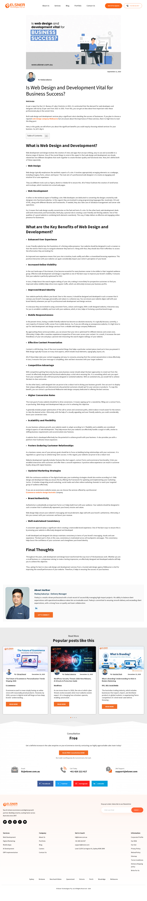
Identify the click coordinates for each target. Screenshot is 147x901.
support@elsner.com (126, 771)
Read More (13, 704)
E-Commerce (10, 685)
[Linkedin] (10, 822)
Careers (41, 849)
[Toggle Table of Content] (45, 136)
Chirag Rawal (21, 674)
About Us (42, 837)
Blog (40, 845)
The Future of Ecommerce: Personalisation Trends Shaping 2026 (25, 679)
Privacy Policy (135, 849)
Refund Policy (135, 852)
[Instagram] (15, 822)
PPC (103, 685)
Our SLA (133, 845)
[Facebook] (20, 822)
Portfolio (42, 841)
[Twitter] (5, 822)
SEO (107, 685)
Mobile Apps (7, 845)
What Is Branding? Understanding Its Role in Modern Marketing (119, 679)
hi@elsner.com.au (30, 771)
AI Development (8, 849)
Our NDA (134, 841)
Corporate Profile (137, 837)
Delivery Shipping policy (137, 865)
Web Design (30, 101)
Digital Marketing (9, 841)
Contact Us (43, 852)
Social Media (113, 685)
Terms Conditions (137, 860)
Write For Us (135, 870)
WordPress (58, 685)
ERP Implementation (10, 852)
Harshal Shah (117, 674)
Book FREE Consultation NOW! (73, 753)
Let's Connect (43, 615)
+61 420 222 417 (78, 771)
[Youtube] (25, 822)
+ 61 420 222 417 (134, 6)
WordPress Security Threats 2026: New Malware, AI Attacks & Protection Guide (72, 679)
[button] (70, 717)
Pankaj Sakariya (46, 79)
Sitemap (134, 856)
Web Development (9, 837)
